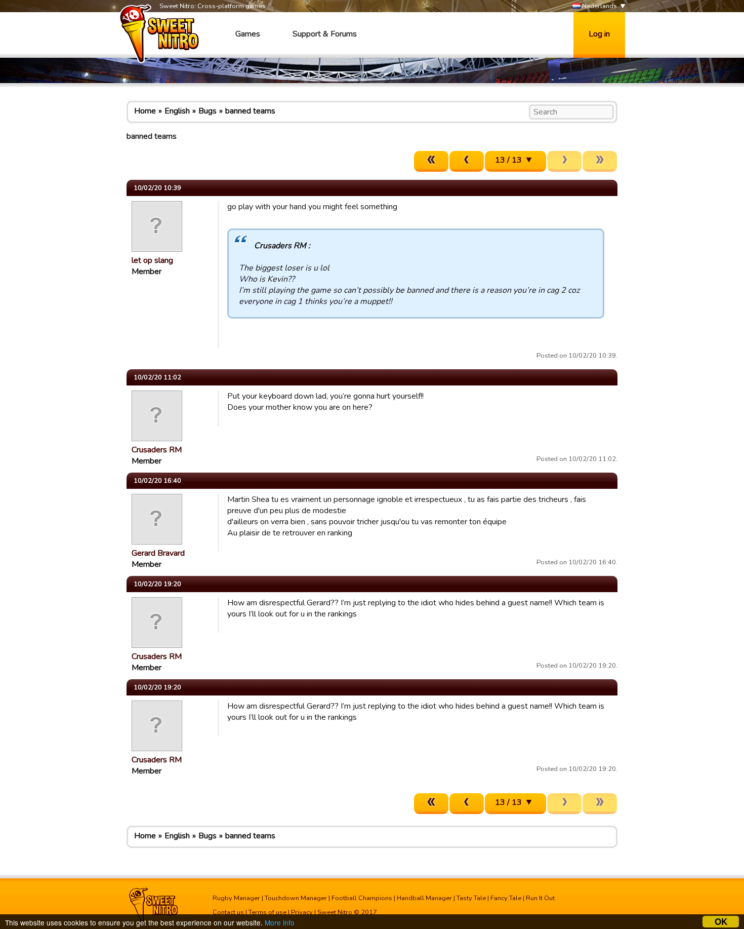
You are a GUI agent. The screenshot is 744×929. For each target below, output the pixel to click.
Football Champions (362, 898)
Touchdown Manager (296, 898)
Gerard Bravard (158, 553)
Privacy (302, 912)
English (177, 111)
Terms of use (267, 912)
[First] (431, 161)
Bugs (207, 111)
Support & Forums (325, 34)
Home (145, 111)
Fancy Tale (505, 898)
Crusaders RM (157, 449)
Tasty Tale (471, 898)
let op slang (152, 260)
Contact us (228, 912)
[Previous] (466, 161)
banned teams (250, 111)
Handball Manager (424, 898)
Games (247, 34)
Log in (599, 34)
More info (280, 922)
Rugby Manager (236, 898)
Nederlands (599, 6)
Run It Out (540, 898)
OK (721, 921)
